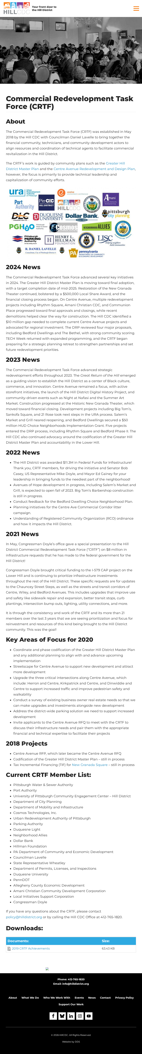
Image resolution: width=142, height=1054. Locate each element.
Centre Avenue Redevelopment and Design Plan (94, 169)
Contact (105, 997)
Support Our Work (71, 1004)
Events (79, 997)
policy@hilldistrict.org (24, 917)
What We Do (30, 997)
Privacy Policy (124, 997)
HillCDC (63, 1035)
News (92, 997)
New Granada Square (90, 765)
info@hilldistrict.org (75, 983)
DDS (77, 1041)
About (13, 997)
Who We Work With (56, 997)
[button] (136, 8)
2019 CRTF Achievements (31, 948)
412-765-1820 (76, 979)
